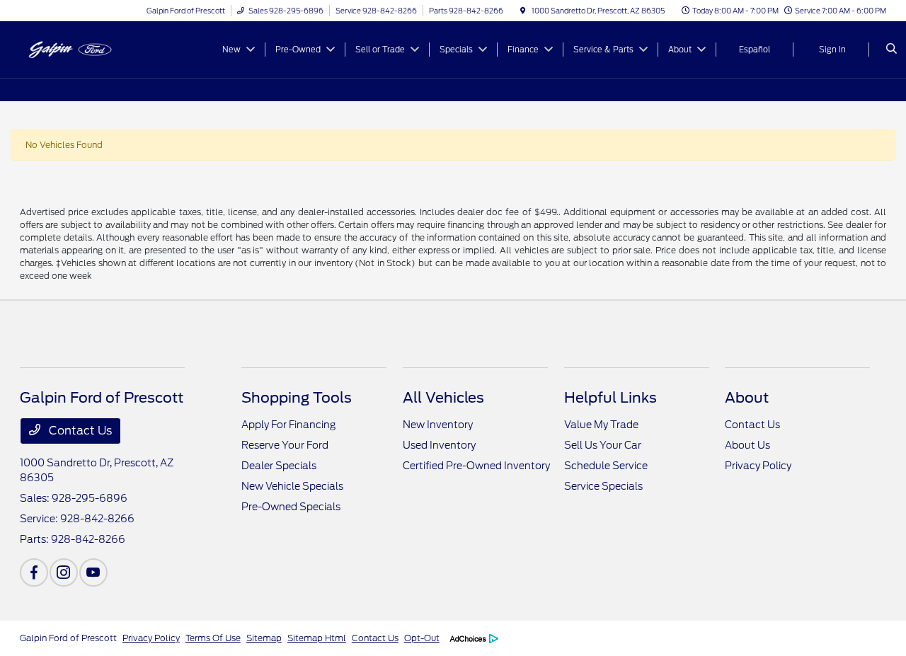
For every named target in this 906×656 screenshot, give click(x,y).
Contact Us (79, 430)
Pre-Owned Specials (290, 506)
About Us (747, 445)
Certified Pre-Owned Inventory (476, 465)
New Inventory (438, 424)
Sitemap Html (316, 638)
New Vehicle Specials (292, 486)
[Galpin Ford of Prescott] (84, 48)
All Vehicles (443, 397)
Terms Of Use (213, 638)
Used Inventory (439, 445)
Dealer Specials (278, 465)
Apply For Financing (288, 424)
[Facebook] (34, 572)
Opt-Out (422, 638)
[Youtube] (93, 572)
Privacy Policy (758, 465)
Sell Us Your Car (602, 445)
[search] (891, 49)
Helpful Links (610, 397)
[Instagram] (64, 572)
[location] (523, 10)
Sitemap (264, 638)
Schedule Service (606, 465)
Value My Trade (601, 424)
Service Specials (603, 486)
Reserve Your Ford (284, 445)
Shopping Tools (296, 397)
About (747, 397)
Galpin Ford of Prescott (68, 638)
